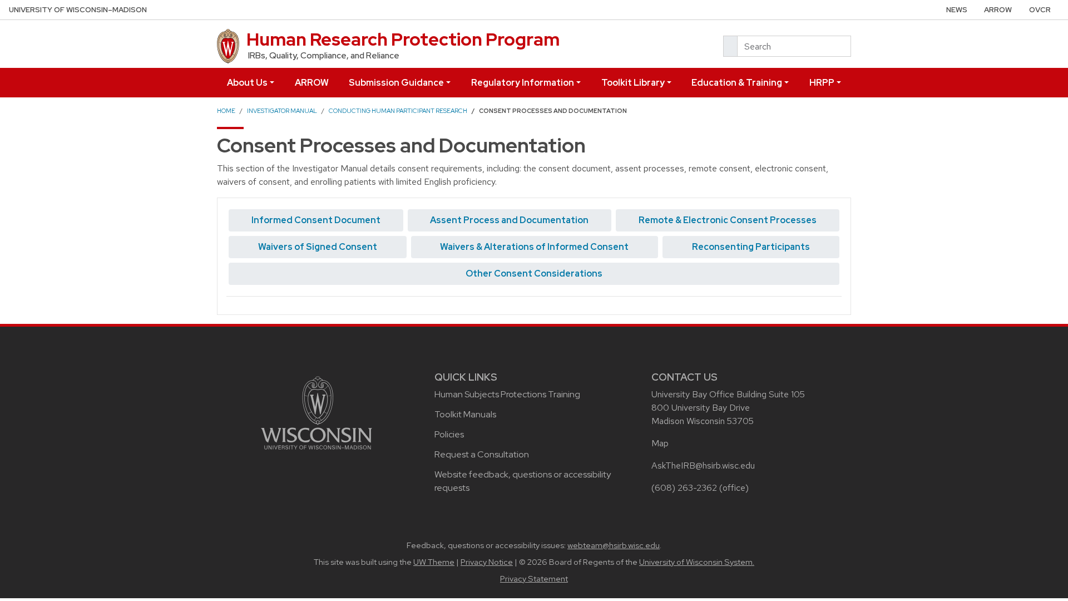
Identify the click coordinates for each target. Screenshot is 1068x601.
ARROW (998, 9)
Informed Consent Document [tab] (315, 220)
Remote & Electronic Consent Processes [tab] (728, 220)
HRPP (821, 82)
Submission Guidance (396, 82)
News (956, 9)
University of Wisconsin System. (696, 562)
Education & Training (736, 82)
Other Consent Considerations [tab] (534, 273)
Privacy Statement (534, 578)
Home (226, 111)
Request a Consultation (481, 454)
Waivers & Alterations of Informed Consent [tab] (534, 247)
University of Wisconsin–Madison (78, 9)
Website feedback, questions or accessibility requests (522, 481)
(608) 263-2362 (684, 488)
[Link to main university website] (316, 412)
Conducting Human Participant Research (398, 111)
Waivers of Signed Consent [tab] (317, 247)
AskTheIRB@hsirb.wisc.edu (703, 465)
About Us (247, 82)
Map (660, 443)
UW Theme (433, 562)
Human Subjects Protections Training (507, 394)
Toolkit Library (633, 82)
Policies (449, 434)
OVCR (1040, 9)
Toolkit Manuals (465, 414)
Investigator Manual (282, 111)
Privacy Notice (487, 562)
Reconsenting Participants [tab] (751, 247)
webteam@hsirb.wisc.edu (613, 545)
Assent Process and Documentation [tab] (509, 220)
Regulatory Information (522, 82)
